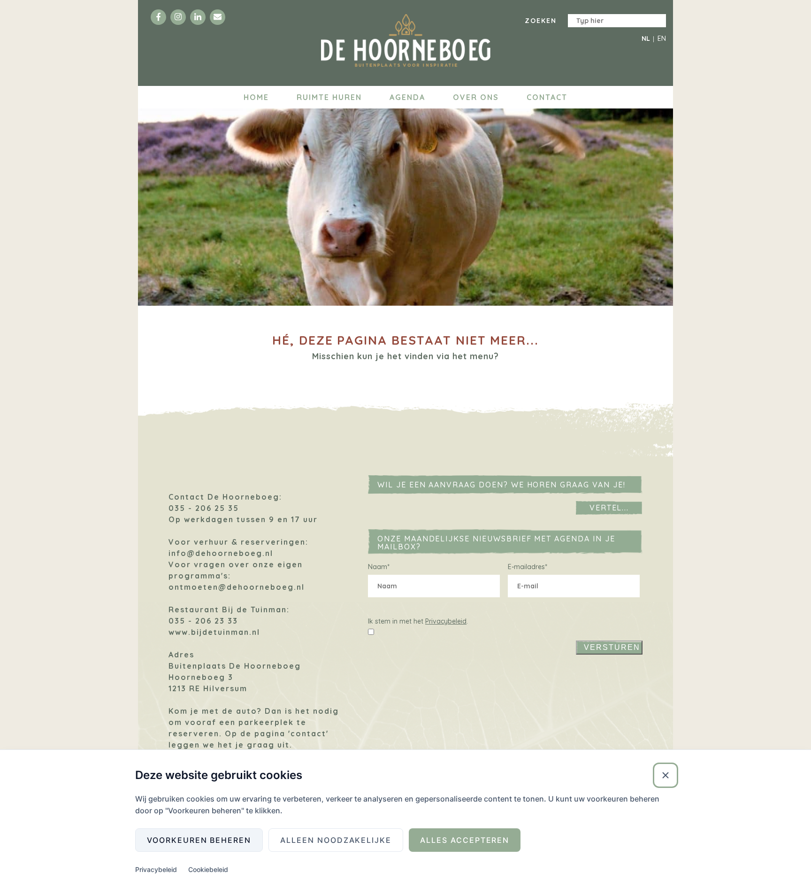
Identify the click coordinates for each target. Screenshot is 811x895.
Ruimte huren (329, 97)
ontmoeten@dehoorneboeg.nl (236, 587)
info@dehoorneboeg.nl (220, 553)
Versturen (612, 647)
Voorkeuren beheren (199, 840)
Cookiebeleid (208, 869)
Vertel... (609, 507)
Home (256, 97)
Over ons (476, 97)
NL (646, 38)
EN (662, 38)
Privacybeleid (446, 621)
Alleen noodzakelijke (335, 840)
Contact (547, 97)
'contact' (308, 733)
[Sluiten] (665, 775)
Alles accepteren (464, 840)
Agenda (407, 97)
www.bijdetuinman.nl (214, 632)
